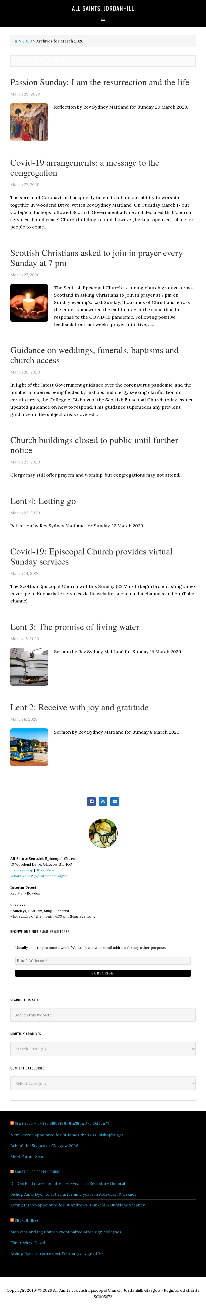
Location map (21, 870)
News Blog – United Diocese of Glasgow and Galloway (62, 1123)
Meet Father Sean (27, 1156)
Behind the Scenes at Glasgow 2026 (44, 1145)
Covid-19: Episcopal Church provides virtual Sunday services (91, 556)
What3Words (21, 876)
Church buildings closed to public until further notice (94, 445)
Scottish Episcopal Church (39, 1171)
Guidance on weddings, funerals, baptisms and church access (94, 355)
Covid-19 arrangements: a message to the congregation (84, 167)
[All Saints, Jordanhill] (16, 40)
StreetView (45, 870)
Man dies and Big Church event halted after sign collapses (65, 1231)
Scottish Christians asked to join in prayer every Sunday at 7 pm (96, 257)
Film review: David (27, 1242)
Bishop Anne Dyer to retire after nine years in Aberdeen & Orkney (73, 1194)
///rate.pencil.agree (51, 876)
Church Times (26, 1220)
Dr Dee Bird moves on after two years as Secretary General (67, 1183)
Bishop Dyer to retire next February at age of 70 (56, 1253)
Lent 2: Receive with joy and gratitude (79, 707)
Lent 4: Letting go (43, 500)
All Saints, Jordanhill (103, 8)
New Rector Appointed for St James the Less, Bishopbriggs (67, 1134)
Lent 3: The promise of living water (74, 626)
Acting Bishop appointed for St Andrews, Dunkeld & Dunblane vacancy (77, 1204)
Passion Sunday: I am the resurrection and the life (99, 82)
